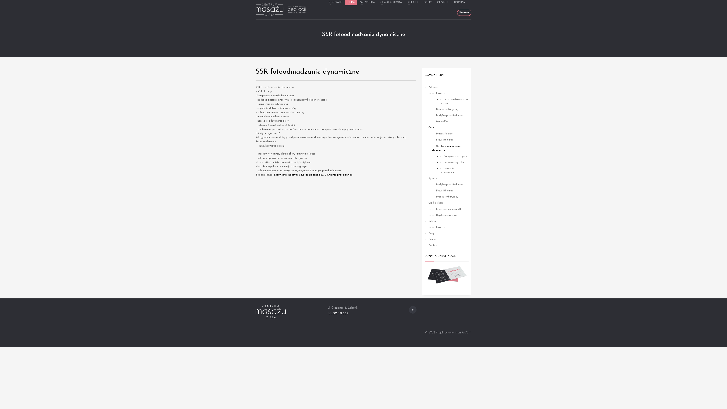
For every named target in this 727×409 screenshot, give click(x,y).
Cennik (432, 239)
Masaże (440, 93)
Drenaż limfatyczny (447, 109)
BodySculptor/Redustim (449, 115)
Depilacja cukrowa (446, 215)
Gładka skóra (436, 203)
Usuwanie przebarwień (339, 175)
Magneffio (442, 121)
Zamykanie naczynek (287, 175)
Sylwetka (433, 178)
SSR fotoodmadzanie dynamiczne (446, 148)
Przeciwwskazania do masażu (454, 101)
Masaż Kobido (444, 134)
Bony (431, 233)
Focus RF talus (444, 140)
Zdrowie (433, 87)
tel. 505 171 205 (338, 313)
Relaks (432, 221)
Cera (431, 127)
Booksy (432, 245)
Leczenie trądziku (312, 175)
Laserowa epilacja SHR (449, 209)
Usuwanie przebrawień (447, 170)
